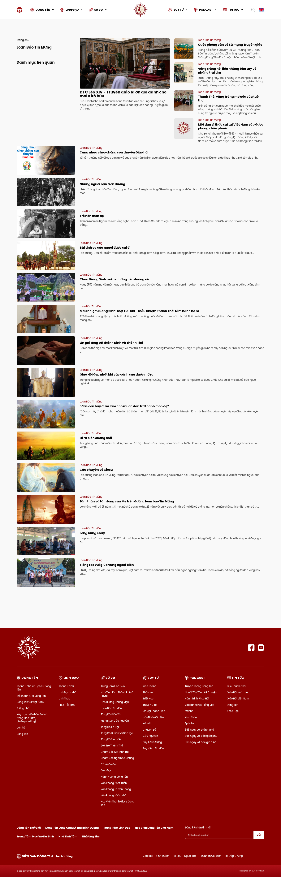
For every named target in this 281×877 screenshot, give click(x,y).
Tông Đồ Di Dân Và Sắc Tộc (117, 733)
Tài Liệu (176, 856)
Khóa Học (233, 711)
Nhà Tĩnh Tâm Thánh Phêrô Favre (117, 694)
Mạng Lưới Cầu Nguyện (115, 720)
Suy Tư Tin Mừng (152, 742)
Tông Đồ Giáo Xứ (110, 714)
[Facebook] (251, 647)
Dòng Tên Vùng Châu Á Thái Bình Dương (72, 827)
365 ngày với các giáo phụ (201, 735)
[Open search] (252, 10)
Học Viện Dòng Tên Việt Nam (154, 827)
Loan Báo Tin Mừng (112, 708)
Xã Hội (146, 723)
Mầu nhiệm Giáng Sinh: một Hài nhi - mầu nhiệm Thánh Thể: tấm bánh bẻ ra (139, 311)
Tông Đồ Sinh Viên (111, 739)
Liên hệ (21, 727)
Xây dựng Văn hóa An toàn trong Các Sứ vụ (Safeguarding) (33, 718)
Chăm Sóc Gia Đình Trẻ (115, 752)
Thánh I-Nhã (66, 686)
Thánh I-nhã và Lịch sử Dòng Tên (34, 687)
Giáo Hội (148, 856)
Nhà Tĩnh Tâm (67, 836)
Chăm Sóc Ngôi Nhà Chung (117, 758)
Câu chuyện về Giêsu (96, 470)
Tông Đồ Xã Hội (110, 727)
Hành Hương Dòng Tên (114, 776)
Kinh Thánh (149, 686)
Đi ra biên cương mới (96, 438)
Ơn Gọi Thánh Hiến (154, 711)
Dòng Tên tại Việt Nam (30, 702)
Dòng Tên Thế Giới (29, 827)
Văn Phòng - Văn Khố (113, 795)
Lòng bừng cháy (92, 533)
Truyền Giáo (150, 705)
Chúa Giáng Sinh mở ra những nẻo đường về (114, 279)
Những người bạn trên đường (102, 184)
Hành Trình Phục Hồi (197, 698)
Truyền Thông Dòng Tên (199, 686)
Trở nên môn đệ (92, 216)
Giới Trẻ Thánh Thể (112, 745)
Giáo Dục (106, 770)
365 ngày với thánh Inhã (199, 729)
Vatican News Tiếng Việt (199, 705)
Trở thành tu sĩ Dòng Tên (31, 696)
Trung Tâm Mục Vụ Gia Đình (35, 836)
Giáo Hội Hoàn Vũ (237, 692)
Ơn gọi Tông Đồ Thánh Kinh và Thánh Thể (111, 343)
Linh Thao (64, 698)
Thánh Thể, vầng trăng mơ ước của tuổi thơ (229, 98)
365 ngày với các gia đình (200, 742)
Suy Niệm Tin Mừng (154, 748)
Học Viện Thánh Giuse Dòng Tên (117, 803)
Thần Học (148, 692)
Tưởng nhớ (23, 708)
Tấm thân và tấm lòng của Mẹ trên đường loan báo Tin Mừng (127, 501)
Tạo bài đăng (64, 856)
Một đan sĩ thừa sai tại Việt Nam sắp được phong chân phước (230, 126)
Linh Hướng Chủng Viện (115, 702)
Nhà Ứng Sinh (91, 836)
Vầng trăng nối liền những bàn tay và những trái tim (227, 71)
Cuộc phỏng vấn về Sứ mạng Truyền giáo (230, 45)
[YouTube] (261, 647)
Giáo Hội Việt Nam (238, 698)
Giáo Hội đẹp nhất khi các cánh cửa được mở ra (116, 374)
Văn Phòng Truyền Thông (116, 789)
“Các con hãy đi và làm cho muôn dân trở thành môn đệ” (124, 406)
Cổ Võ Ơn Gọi (108, 764)
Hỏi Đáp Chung (233, 856)
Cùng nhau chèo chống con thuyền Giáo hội (114, 152)
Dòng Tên (22, 734)
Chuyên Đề (149, 729)
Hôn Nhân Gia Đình (154, 717)
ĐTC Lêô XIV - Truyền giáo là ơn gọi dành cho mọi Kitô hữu (123, 94)
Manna (189, 711)
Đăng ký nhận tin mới (197, 827)
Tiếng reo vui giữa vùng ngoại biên (107, 565)
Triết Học (148, 698)
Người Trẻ (190, 856)
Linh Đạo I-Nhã (67, 692)
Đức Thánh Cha (236, 686)
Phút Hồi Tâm (67, 705)
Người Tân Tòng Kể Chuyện (201, 692)
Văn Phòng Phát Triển (114, 783)
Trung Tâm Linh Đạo (113, 686)
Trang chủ (23, 40)
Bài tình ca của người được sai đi (105, 248)
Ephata (189, 723)
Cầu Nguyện (150, 735)
